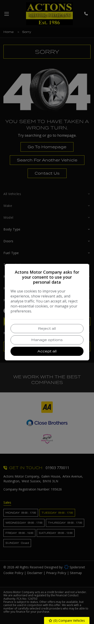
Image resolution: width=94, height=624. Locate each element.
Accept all (47, 351)
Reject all (47, 328)
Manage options (47, 340)
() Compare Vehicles (68, 620)
